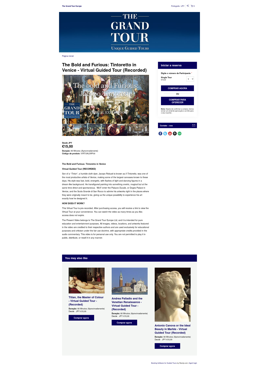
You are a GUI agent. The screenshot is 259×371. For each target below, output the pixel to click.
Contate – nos (166, 125)
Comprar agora (177, 88)
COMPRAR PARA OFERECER (177, 101)
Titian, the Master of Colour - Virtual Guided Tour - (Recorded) (86, 300)
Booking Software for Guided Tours (164, 363)
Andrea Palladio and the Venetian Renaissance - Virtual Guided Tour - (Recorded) (127, 303)
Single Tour (166, 78)
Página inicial (68, 55)
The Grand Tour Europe (72, 6)
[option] (73, 130)
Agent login (193, 363)
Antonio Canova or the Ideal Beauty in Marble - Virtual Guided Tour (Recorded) (173, 329)
